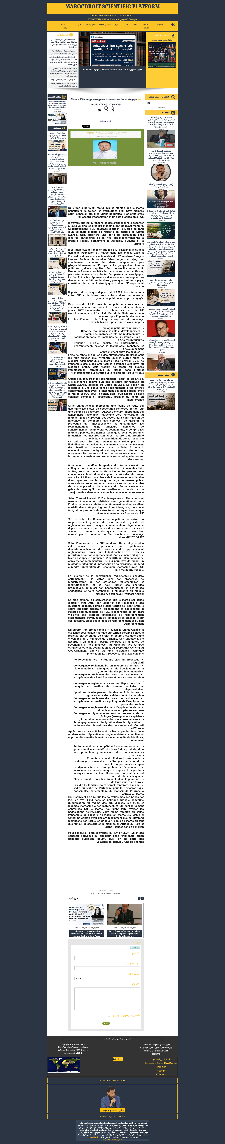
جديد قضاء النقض (65, 26)
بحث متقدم (161, 107)
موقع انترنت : (134, 974)
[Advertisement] (124, 185)
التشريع (160, 24)
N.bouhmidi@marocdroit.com (112, 1116)
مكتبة (126, 24)
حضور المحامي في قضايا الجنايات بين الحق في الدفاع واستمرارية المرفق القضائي (64, 52)
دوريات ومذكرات (105, 24)
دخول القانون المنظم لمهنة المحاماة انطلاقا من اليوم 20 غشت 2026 (112, 69)
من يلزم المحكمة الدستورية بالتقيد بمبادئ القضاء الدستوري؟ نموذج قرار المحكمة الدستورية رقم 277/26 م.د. (57, 226)
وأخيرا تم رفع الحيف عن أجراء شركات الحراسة (161, 185)
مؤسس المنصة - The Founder (112, 1080)
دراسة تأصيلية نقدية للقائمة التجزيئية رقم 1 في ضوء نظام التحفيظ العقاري (63, 84)
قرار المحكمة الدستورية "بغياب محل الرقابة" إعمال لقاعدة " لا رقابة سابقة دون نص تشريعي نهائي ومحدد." (57, 304)
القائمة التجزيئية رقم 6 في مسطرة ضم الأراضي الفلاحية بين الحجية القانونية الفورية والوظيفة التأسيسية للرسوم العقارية (161, 214)
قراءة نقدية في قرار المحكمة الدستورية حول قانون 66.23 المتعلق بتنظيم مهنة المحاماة (57, 362)
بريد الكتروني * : (133, 963)
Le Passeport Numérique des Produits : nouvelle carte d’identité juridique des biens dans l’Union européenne (57, 105)
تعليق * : (136, 984)
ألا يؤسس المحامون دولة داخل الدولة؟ (63, 79)
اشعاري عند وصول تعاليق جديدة (125, 1015)
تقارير (117, 24)
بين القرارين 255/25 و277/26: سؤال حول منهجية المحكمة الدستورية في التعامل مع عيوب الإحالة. (57, 277)
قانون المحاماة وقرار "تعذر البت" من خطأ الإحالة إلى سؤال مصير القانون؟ (57, 252)
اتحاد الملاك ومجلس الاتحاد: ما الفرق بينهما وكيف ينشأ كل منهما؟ (57, 135)
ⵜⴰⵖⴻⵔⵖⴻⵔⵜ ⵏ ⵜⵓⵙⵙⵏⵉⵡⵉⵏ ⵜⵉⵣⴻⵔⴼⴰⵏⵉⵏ (112, 15)
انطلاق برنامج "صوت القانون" (162, 40)
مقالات (135, 24)
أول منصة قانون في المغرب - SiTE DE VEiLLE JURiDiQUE (112, 19)
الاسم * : (136, 953)
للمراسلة (78, 24)
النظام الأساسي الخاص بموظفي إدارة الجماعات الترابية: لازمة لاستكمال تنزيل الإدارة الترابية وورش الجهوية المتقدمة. (161, 312)
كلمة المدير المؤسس (162, 35)
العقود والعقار (91, 24)
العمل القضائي (146, 26)
